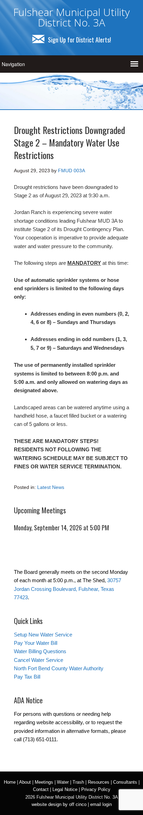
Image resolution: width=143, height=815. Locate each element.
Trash (78, 782)
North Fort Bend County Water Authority (58, 668)
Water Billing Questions (40, 651)
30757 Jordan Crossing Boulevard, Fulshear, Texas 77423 (67, 588)
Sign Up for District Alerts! (79, 39)
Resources (98, 782)
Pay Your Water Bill (35, 643)
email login (101, 804)
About (25, 782)
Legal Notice (64, 789)
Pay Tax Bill (27, 677)
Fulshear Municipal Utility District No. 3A (71, 17)
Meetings (44, 782)
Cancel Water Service (38, 660)
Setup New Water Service (43, 635)
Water (63, 782)
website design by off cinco (59, 804)
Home (10, 782)
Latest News (50, 487)
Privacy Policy (95, 789)
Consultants (125, 782)
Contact (41, 789)
